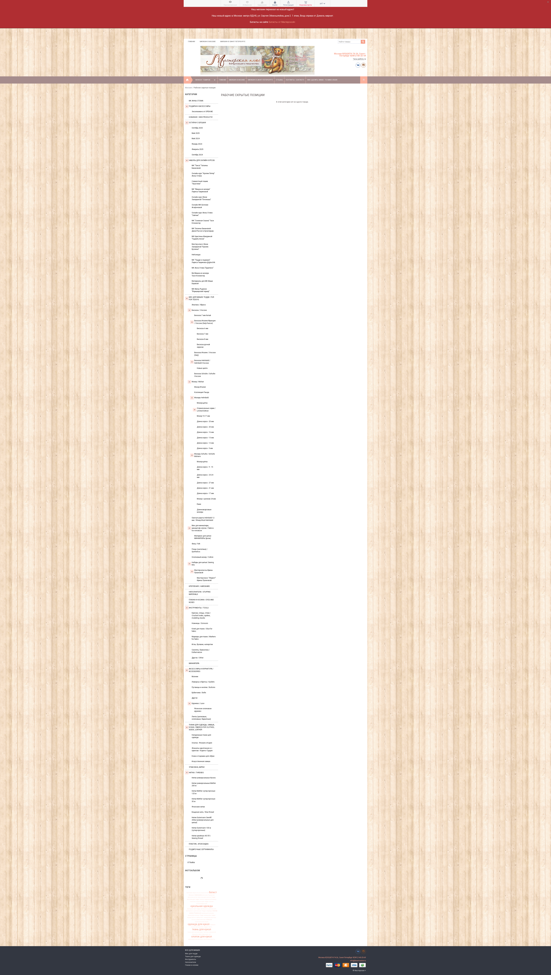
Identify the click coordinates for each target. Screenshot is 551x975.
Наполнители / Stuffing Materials (199, 593)
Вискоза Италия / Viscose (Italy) (205, 354)
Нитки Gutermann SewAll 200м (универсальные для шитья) (203, 820)
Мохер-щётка (202, 462)
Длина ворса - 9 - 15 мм (205, 468)
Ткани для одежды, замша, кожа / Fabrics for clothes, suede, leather (202, 727)
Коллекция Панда (201, 392)
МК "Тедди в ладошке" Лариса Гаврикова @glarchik (203, 261)
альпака (201, 892)
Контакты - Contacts (295, 80)
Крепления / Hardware (199, 586)
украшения (212, 932)
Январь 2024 (197, 144)
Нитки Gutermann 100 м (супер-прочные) (201, 829)
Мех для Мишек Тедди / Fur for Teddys (201, 298)
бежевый (192, 895)
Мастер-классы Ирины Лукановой (203, 571)
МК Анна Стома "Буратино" (203, 268)
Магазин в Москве (208, 41)
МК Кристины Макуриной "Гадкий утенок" (202, 237)
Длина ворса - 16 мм (205, 432)
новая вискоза (201, 919)
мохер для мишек (208, 913)
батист (213, 892)
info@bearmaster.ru (358, 961)
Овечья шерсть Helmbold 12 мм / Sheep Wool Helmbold (203, 519)
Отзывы (279, 80)
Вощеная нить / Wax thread (203, 812)
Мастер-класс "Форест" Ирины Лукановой (206, 579)
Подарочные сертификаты (201, 849)
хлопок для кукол (201, 936)
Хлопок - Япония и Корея (202, 743)
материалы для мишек (208, 909)
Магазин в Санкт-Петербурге (232, 41)
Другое (194, 698)
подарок (213, 924)
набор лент (199, 917)
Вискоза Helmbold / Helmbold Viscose (202, 361)
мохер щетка (191, 917)
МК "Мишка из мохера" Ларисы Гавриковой (201, 190)
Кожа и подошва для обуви (203, 756)
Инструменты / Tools (198, 608)
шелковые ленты (209, 939)
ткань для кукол (201, 929)
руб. (321, 3)
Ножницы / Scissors (200, 623)
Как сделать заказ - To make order (322, 80)
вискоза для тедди (193, 899)
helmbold (189, 892)
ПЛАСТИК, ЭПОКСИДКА (198, 844)
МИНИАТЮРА (194, 663)
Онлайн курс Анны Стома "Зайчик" (202, 214)
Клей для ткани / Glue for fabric (202, 630)
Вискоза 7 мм (202, 334)
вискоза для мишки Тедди (206, 897)
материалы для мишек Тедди (196, 911)
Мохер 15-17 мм (203, 416)
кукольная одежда (202, 906)
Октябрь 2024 (197, 155)
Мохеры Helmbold (201, 398)
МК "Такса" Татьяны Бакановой (200, 167)
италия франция (201, 903)
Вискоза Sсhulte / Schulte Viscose (204, 375)
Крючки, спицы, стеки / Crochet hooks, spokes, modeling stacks (201, 615)
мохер (215, 911)
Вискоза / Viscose (199, 310)
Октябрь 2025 (197, 128)
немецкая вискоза (210, 917)
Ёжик (199, 504)
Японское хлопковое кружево (203, 710)
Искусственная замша (201, 761)
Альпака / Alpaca (199, 305)
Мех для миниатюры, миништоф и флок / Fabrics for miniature (203, 528)
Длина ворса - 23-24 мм (205, 476)
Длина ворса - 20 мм (205, 427)
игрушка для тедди (202, 901)
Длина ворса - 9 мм (205, 448)
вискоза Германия (208, 895)
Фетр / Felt (196, 544)
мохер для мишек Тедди (196, 915)
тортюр (205, 932)
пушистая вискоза (197, 927)
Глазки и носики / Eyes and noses (201, 601)
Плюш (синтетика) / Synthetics (199, 550)
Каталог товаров (202, 80)
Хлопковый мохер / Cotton (202, 557)
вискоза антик (193, 897)
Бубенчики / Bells (199, 693)
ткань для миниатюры (195, 932)
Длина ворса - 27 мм (205, 483)
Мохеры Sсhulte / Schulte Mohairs (204, 455)
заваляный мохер (210, 899)
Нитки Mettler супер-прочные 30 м (203, 800)
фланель (195, 934)
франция (205, 934)
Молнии (195, 677)
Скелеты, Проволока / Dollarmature (201, 651)
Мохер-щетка (202, 403)
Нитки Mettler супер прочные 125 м (203, 792)
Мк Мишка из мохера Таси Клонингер (200, 274)
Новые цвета (202, 368)
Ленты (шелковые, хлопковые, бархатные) (201, 718)
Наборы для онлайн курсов (202, 160)
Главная (191, 41)
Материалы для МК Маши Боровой (202, 282)
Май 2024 (196, 139)
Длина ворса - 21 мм (205, 488)
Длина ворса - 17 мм (205, 493)
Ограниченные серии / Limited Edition (206, 409)
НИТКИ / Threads (196, 773)
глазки (201, 899)
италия (211, 901)
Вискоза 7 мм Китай (202, 315)
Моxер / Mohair (198, 382)
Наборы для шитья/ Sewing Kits (203, 563)
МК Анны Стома (196, 101)
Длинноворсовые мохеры (204, 511)
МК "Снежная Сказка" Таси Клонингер (203, 222)
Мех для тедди (191, 954)
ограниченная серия (201, 921)
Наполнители (190, 962)
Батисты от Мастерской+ (282, 22)
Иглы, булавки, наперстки (202, 644)
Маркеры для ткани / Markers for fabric (204, 638)
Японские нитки (198, 807)
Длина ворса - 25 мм (205, 421)
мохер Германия (195, 913)
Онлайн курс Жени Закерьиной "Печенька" (201, 198)
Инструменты (190, 959)
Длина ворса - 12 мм (205, 443)
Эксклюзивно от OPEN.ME (202, 112)
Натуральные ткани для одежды (201, 736)
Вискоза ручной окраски (203, 346)
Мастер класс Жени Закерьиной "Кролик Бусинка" (200, 246)
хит (209, 934)
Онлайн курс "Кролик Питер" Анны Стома (203, 174)
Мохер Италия (200, 387)
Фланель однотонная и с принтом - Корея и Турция (202, 749)
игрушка (193, 901)
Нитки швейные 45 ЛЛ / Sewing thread (201, 837)
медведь (209, 911)
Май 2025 (196, 133)
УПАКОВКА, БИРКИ (196, 767)
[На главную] (187, 80)
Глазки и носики (191, 965)
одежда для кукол (198, 924)
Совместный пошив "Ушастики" (200, 182)
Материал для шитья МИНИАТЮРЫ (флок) (202, 537)
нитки (193, 919)
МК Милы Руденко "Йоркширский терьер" (200, 290)
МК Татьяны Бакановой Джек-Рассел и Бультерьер (203, 230)
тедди (206, 927)
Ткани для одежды (193, 956)
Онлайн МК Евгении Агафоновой (200, 206)
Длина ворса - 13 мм (205, 438)
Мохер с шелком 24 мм (206, 499)
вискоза (198, 895)
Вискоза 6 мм (202, 328)
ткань (210, 927)
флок (200, 934)
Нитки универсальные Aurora (204, 778)
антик (206, 892)
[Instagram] (363, 65)
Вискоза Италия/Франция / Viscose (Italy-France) (205, 322)
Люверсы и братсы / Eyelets (203, 682)
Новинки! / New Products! (201, 117)
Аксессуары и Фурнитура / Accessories (201, 670)
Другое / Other (197, 658)
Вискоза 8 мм (202, 339)
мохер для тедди (209, 915)
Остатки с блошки (197, 123)
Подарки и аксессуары (199, 106)
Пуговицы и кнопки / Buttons (203, 687)
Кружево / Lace (198, 703)
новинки (209, 919)
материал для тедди (193, 909)
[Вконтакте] (358, 65)
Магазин (188, 88)
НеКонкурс (196, 255)
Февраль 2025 (197, 149)
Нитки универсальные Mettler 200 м (204, 784)
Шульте (195, 892)
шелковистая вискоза (195, 939)
